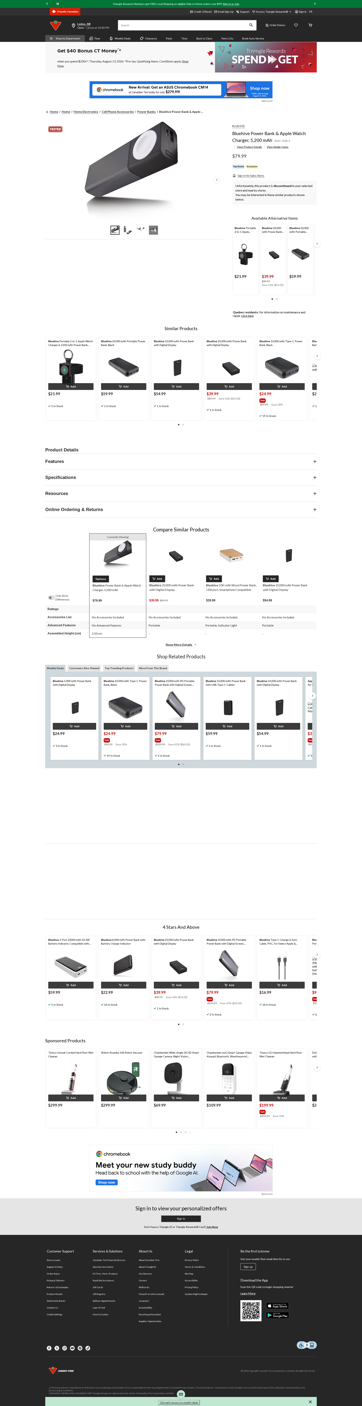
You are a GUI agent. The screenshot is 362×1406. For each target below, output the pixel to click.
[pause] (58, 4)
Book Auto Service (253, 38)
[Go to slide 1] (115, 230)
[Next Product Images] (216, 180)
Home (54, 111)
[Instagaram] (64, 1348)
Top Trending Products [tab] (119, 668)
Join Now (212, 1226)
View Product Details (249, 146)
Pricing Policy (191, 1287)
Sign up (248, 1266)
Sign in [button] (303, 11)
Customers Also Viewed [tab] (84, 668)
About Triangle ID (147, 1266)
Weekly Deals (123, 38)
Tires (184, 38)
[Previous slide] (47, 4)
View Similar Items (277, 146)
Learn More (247, 1293)
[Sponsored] (181, 89)
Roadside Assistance (103, 1280)
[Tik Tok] (87, 1348)
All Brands (144, 1287)
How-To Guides (100, 1314)
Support (245, 11)
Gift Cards (98, 1287)
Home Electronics (86, 111)
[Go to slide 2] (127, 230)
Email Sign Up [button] (226, 11)
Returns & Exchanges (57, 1287)
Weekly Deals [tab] (55, 668)
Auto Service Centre (103, 1266)
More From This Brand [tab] (153, 668)
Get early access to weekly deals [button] (179, 1402)
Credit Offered (203, 11)
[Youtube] (72, 1348)
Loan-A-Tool (99, 1307)
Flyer (97, 38)
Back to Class (204, 38)
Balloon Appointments (104, 1300)
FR (310, 11)
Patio (169, 38)
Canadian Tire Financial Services (109, 1260)
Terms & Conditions (195, 1266)
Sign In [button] (181, 1218)
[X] (56, 1348)
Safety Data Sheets (56, 1300)
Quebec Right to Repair (196, 1294)
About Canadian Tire (149, 1260)
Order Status (277, 25)
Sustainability (145, 1307)
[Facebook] (49, 1348)
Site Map (189, 1273)
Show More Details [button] (179, 644)
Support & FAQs (55, 1266)
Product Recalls (55, 1294)
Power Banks (146, 111)
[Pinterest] (80, 1348)
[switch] (53, 598)
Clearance (151, 38)
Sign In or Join (231, 3)
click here (247, 315)
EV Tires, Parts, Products (105, 1273)
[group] (277, 400)
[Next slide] (315, 4)
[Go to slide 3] (140, 230)
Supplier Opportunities (150, 1321)
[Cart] (310, 25)
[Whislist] (296, 25)
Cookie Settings (54, 1314)
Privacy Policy (192, 1260)
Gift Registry (99, 1294)
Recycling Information (150, 1314)
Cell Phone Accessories (118, 111)
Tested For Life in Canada (151, 1294)
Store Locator (54, 1260)
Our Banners (145, 1273)
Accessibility (191, 1280)
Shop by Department (68, 38)
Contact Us (52, 1307)
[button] (251, 25)
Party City (227, 38)
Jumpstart (144, 1300)
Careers (143, 1280)
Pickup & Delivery (55, 1280)
